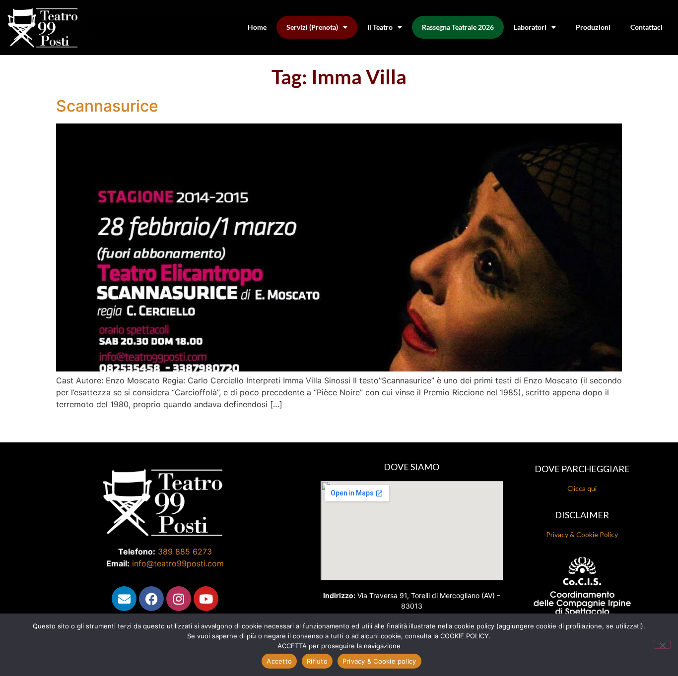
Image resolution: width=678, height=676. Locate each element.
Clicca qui (582, 488)
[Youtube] (206, 598)
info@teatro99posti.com (178, 563)
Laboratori (530, 27)
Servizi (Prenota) (312, 27)
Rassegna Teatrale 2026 (458, 27)
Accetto (279, 661)
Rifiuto (317, 661)
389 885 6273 (185, 551)
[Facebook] (151, 598)
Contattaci (646, 27)
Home (257, 27)
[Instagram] (178, 598)
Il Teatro (380, 27)
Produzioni (593, 27)
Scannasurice (107, 106)
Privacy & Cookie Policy (582, 534)
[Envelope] (124, 598)
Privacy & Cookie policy (379, 661)
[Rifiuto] (662, 644)
